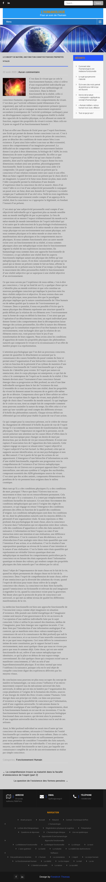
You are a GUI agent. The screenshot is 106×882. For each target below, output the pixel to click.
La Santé (41, 849)
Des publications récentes (20, 857)
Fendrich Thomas (60, 877)
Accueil (42, 820)
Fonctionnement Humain (29, 760)
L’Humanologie (54, 824)
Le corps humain (91, 857)
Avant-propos (26, 820)
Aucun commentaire (29, 72)
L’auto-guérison (24, 849)
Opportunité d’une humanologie (54, 836)
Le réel (79, 861)
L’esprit (75, 857)
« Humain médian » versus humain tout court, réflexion (89, 106)
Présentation (86, 828)
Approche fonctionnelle (54, 841)
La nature (58, 865)
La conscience (59, 857)
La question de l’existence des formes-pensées (41, 780)
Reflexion (54, 853)
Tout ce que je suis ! (86, 113)
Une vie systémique (80, 832)
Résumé (55, 820)
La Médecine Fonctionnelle (26, 845)
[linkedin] (9, 3)
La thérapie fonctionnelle (54, 845)
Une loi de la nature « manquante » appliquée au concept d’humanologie (89, 97)
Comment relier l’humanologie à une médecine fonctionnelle (87, 68)
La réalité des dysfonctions (79, 849)
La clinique (75, 845)
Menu (8, 22)
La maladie (57, 849)
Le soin (90, 845)
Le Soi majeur (63, 861)
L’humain (42, 857)
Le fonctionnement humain (26, 861)
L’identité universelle (39, 865)
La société (73, 865)
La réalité (47, 861)
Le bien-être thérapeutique (28, 828)
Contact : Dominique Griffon (77, 820)
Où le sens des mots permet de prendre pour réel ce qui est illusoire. (89, 87)
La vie (91, 861)
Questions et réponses (30, 832)
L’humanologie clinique (56, 832)
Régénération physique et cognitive (60, 828)
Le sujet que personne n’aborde (87, 78)
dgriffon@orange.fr (55, 799)
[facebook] (3, 3)
